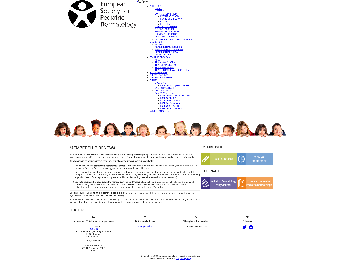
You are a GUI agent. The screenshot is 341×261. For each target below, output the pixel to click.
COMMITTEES (167, 21)
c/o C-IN (94, 228)
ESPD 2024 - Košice (169, 98)
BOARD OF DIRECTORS (171, 18)
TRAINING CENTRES (164, 67)
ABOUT (158, 59)
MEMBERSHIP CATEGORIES (168, 46)
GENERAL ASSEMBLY (165, 29)
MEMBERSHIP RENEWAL (167, 52)
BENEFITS (160, 44)
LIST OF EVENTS (163, 90)
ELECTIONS (165, 24)
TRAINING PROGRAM (160, 57)
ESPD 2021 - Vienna (169, 105)
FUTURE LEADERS (158, 72)
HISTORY (159, 11)
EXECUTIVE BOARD (169, 16)
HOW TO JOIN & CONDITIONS (169, 49)
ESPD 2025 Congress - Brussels (175, 95)
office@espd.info (145, 226)
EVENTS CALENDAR (164, 87)
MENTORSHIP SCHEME (161, 77)
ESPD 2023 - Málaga (170, 100)
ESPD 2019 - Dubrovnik (171, 108)
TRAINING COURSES (165, 62)
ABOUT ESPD (156, 6)
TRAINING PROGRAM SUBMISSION (172, 70)
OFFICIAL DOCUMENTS (166, 26)
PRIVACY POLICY (163, 54)
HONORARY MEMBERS (166, 34)
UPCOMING (160, 82)
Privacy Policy (185, 258)
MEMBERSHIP (156, 41)
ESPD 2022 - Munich (170, 103)
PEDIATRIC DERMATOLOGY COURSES (173, 39)
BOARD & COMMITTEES (166, 13)
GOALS (158, 8)
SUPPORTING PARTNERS (167, 31)
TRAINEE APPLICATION (166, 64)
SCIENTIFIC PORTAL (159, 110)
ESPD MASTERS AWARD (166, 36)
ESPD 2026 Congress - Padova (174, 85)
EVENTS (153, 80)
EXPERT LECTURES (159, 75)
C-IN (177, 258)
